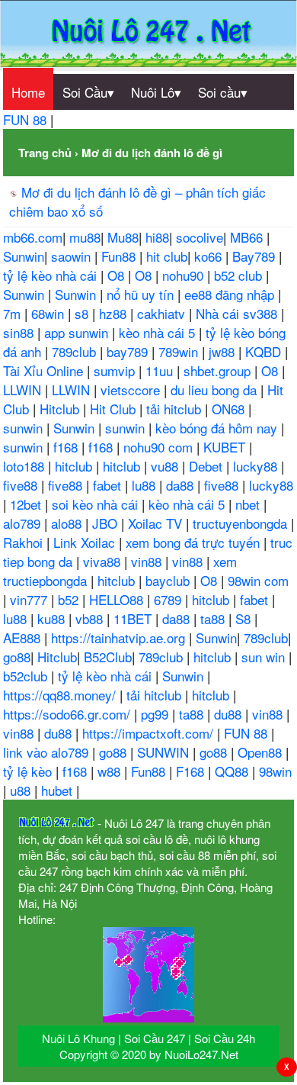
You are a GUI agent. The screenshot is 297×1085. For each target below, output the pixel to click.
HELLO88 (118, 599)
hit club (166, 256)
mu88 (85, 236)
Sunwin (23, 256)
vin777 (30, 599)
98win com (258, 580)
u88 (22, 790)
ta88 (214, 618)
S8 (244, 618)
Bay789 (255, 256)
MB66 (248, 236)
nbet (249, 504)
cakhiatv (163, 313)
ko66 (209, 256)
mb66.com (32, 236)
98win (275, 771)
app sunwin (78, 332)
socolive (199, 236)
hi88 (157, 236)
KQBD (265, 351)
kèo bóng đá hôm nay (218, 427)
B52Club (108, 656)
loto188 (25, 465)
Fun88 (120, 256)
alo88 (68, 523)
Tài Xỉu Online (45, 370)
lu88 (145, 484)
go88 (16, 656)
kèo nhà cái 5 (159, 332)
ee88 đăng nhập (231, 294)
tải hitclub (175, 408)
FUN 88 (26, 119)
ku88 (53, 618)
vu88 (166, 465)
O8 (117, 275)
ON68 (230, 408)
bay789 (129, 351)
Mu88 (123, 236)
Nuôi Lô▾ (156, 91)
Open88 (262, 751)
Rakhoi (24, 542)
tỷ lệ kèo (29, 771)
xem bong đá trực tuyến (194, 542)
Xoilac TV (157, 523)
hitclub (75, 465)
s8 (83, 313)
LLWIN (24, 389)
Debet (207, 465)
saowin (72, 256)
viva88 (103, 561)
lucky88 (257, 465)
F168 (192, 771)
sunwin (24, 427)
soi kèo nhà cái (97, 504)
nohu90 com (159, 446)
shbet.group (219, 370)
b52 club (240, 275)
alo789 (23, 523)
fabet (109, 484)
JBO (106, 523)
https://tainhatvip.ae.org (120, 637)
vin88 (148, 561)
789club (76, 351)
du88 (229, 713)
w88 (110, 771)
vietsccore (132, 389)
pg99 (156, 713)
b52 (70, 599)
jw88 (223, 351)
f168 (67, 446)
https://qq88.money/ (61, 694)
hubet (58, 790)
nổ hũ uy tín (142, 294)
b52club (27, 675)
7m (13, 313)
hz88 (114, 313)
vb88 (91, 618)
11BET (134, 618)
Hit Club (114, 408)
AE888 (23, 637)
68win (49, 313)
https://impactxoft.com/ (149, 732)
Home (28, 91)
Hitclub (61, 408)
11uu (161, 370)
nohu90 (184, 275)
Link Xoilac (86, 542)
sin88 (20, 332)
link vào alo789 (47, 751)
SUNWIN (165, 751)
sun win (265, 656)
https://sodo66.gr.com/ (68, 713)
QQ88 (233, 771)
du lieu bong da (215, 389)
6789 (169, 599)
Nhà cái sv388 (238, 313)
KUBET (226, 446)
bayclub (169, 580)
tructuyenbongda (242, 523)
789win (180, 351)
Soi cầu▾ (223, 91)
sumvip (116, 370)
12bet (27, 504)
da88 (181, 484)
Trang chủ (45, 152)
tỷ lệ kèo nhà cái (52, 275)
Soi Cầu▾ (88, 91)
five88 (22, 484)
